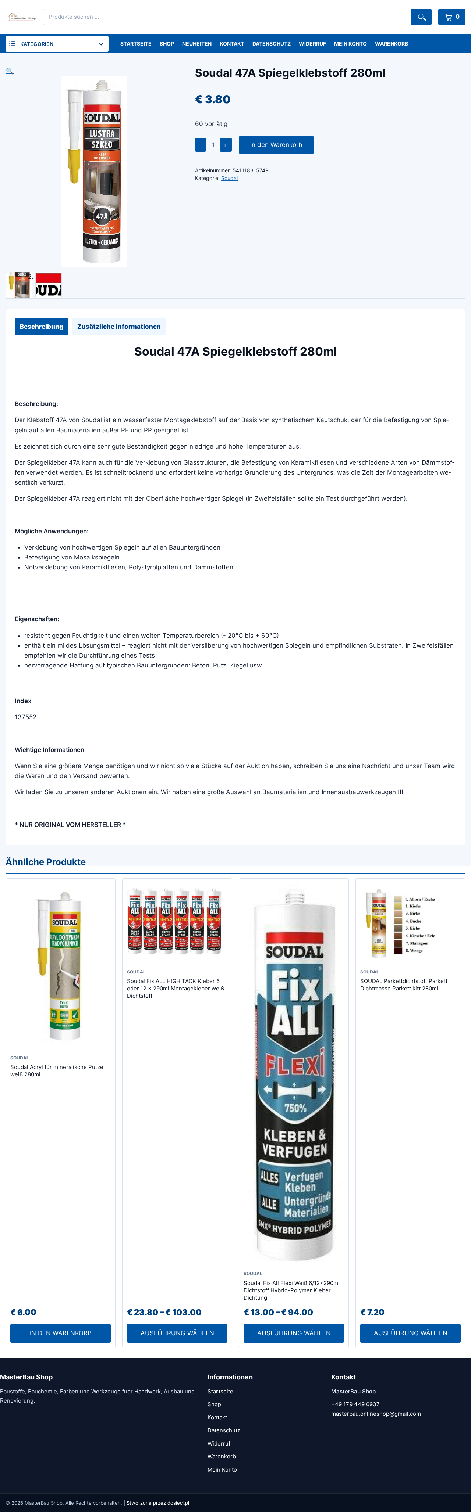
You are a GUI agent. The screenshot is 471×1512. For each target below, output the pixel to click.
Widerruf (312, 43)
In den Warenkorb (276, 144)
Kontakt (232, 43)
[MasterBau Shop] (21, 16)
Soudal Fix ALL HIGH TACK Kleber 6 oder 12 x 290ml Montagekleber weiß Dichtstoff (175, 989)
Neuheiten (197, 43)
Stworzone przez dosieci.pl (158, 1503)
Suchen (421, 17)
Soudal (229, 178)
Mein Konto (350, 43)
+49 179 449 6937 (355, 1404)
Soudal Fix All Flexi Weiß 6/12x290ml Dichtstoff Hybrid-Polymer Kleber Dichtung (292, 1290)
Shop (167, 43)
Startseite (136, 43)
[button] (94, 71)
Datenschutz (271, 43)
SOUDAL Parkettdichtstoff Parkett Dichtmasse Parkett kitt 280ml (403, 985)
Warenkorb (391, 43)
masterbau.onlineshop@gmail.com (376, 1413)
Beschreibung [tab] (41, 326)
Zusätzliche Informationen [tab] (119, 326)
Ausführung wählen (177, 1333)
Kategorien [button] (36, 44)
